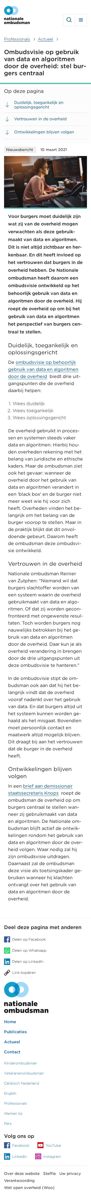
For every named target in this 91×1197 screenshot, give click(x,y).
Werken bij (13, 1113)
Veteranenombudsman (24, 1073)
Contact (12, 1052)
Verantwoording (19, 1180)
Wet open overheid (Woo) (29, 1187)
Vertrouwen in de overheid (40, 119)
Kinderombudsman (20, 1063)
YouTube (53, 1145)
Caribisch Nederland (21, 1083)
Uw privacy (70, 1173)
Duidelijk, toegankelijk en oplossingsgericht (38, 104)
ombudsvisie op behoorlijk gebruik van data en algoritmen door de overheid (43, 369)
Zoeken (69, 20)
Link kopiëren (24, 973)
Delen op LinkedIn (27, 961)
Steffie (49, 1173)
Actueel (12, 1041)
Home (10, 1021)
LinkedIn (19, 1156)
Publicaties (15, 1031)
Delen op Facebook (29, 939)
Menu (81, 20)
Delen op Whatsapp (29, 950)
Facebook (20, 1145)
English (10, 1093)
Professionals (15, 1103)
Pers (8, 1124)
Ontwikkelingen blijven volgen (44, 132)
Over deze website (22, 1173)
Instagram (52, 1156)
